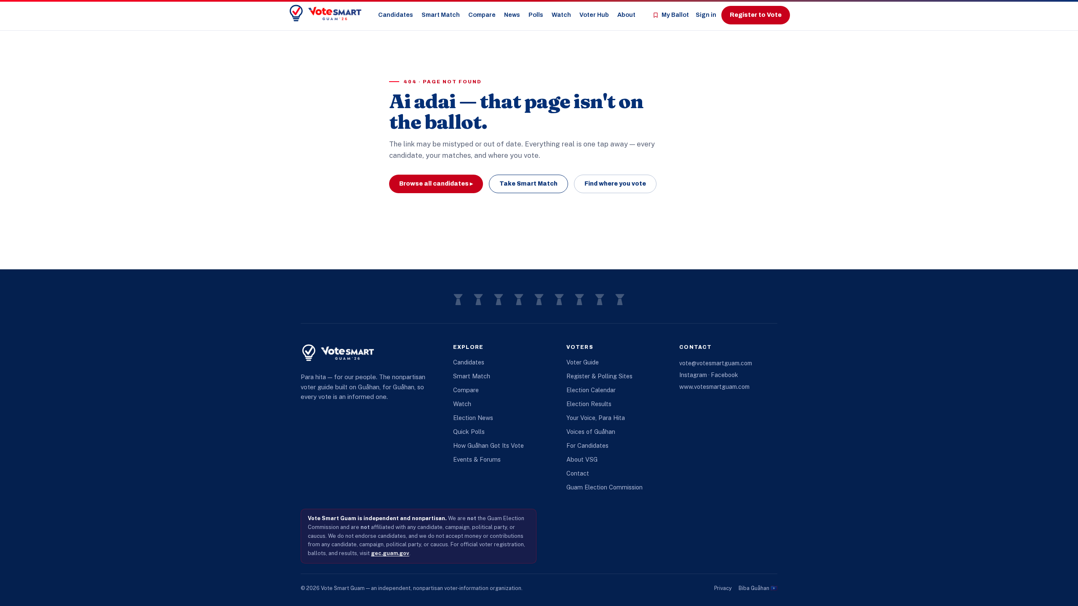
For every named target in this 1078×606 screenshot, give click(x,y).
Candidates (395, 14)
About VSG (582, 459)
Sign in (706, 14)
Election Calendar (591, 389)
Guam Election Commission (604, 487)
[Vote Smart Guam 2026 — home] (324, 13)
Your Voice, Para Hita (595, 417)
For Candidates (587, 445)
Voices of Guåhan (590, 431)
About (626, 14)
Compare (482, 14)
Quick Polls (469, 431)
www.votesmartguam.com (714, 386)
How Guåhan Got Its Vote (488, 445)
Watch (561, 14)
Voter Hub (594, 14)
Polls (535, 14)
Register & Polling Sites (599, 376)
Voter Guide (582, 362)
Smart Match (441, 14)
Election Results (588, 403)
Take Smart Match (528, 184)
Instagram (693, 375)
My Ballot (675, 14)
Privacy (723, 588)
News (512, 14)
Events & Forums (477, 459)
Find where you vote (615, 184)
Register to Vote (756, 15)
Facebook (724, 375)
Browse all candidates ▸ (436, 184)
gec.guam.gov (390, 553)
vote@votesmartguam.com (715, 363)
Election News (473, 417)
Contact (577, 473)
